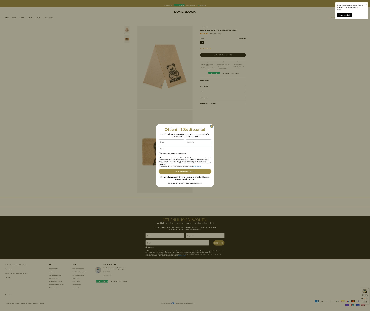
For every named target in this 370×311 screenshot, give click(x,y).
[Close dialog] (211, 126)
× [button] (366, 4)
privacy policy (197, 166)
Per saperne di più (344, 15)
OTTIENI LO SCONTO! (185, 171)
